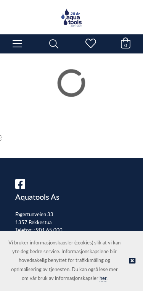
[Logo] (71, 13)
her (103, 278)
